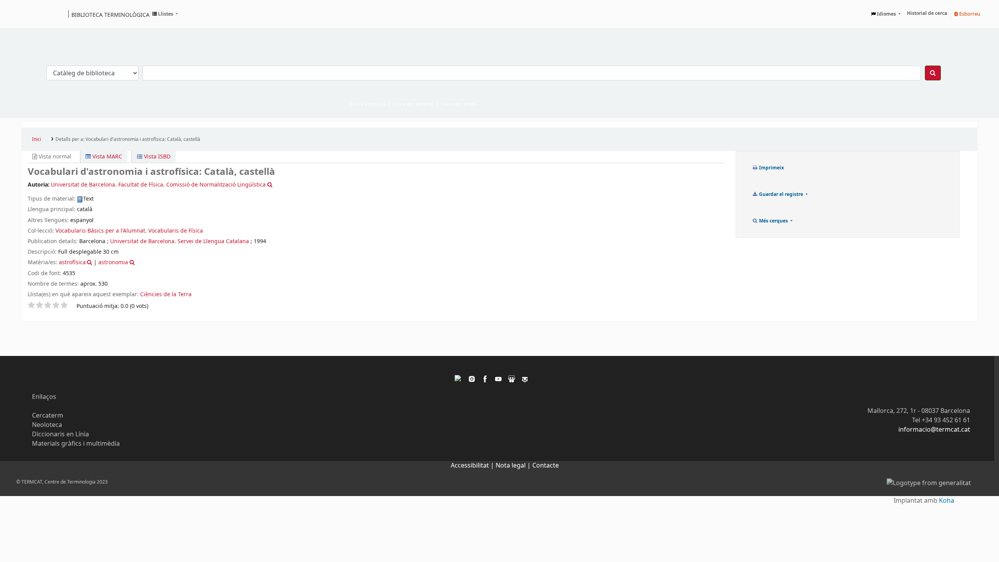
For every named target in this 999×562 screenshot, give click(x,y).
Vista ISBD (156, 157)
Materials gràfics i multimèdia (76, 443)
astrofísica (72, 262)
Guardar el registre (781, 194)
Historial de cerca (927, 13)
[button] (165, 14)
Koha (946, 500)
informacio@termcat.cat (934, 429)
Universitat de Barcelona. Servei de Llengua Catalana (179, 241)
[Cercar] (933, 73)
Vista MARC (106, 157)
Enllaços (44, 397)
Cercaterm (47, 415)
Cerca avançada (368, 104)
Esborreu (969, 14)
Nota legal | (514, 465)
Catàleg (30, 14)
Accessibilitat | (473, 465)
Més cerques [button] (773, 220)
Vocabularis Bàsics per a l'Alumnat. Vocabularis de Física (129, 231)
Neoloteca (47, 425)
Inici (36, 139)
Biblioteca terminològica (110, 14)
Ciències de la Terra (166, 294)
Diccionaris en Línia (60, 434)
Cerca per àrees (458, 104)
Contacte (545, 465)
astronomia (113, 262)
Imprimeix (771, 167)
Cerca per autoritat (413, 104)
